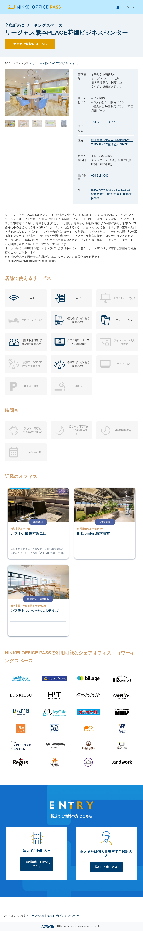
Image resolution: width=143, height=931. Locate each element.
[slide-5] (64, 123)
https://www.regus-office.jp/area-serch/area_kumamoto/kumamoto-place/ (112, 194)
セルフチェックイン (103, 122)
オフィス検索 (21, 63)
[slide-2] (23, 123)
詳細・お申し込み (106, 866)
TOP (7, 63)
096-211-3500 (99, 175)
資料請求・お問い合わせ (37, 864)
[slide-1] (10, 123)
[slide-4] (50, 123)
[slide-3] (37, 123)
